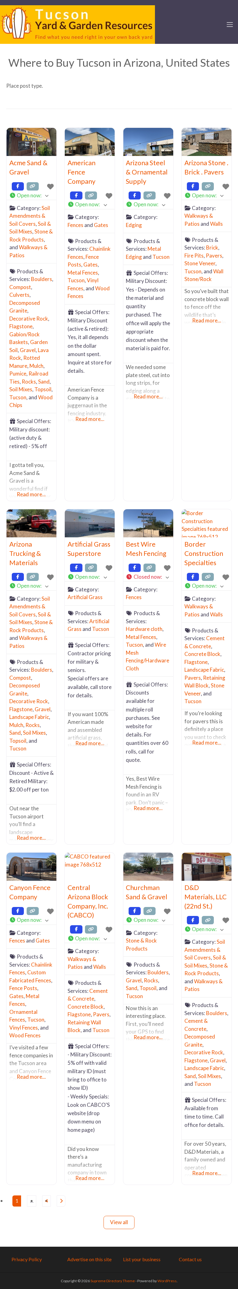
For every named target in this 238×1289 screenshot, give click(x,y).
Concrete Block (202, 654)
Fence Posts (23, 988)
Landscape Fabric (29, 717)
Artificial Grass (85, 597)
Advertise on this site (89, 1259)
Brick (212, 247)
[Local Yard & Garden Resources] (77, 24)
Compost (20, 287)
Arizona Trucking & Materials (25, 553)
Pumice (17, 373)
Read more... (31, 494)
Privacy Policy (26, 1259)
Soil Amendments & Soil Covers (29, 216)
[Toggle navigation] (230, 24)
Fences (75, 225)
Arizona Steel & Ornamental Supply (147, 172)
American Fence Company (81, 172)
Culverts (19, 295)
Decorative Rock (28, 318)
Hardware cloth (144, 629)
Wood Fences (25, 1035)
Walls (216, 223)
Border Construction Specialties (203, 553)
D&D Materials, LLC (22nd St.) (205, 897)
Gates (101, 225)
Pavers (214, 255)
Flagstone (21, 326)
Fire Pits (194, 255)
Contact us (190, 1259)
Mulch (36, 366)
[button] (31, 195)
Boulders (41, 279)
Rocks (29, 381)
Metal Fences (83, 272)
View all (119, 1222)
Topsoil (42, 389)
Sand (44, 381)
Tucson (17, 397)
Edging (134, 225)
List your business (142, 1259)
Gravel (28, 350)
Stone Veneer (199, 263)
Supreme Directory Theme (112, 1281)
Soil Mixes (20, 389)
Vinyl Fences (23, 1027)
